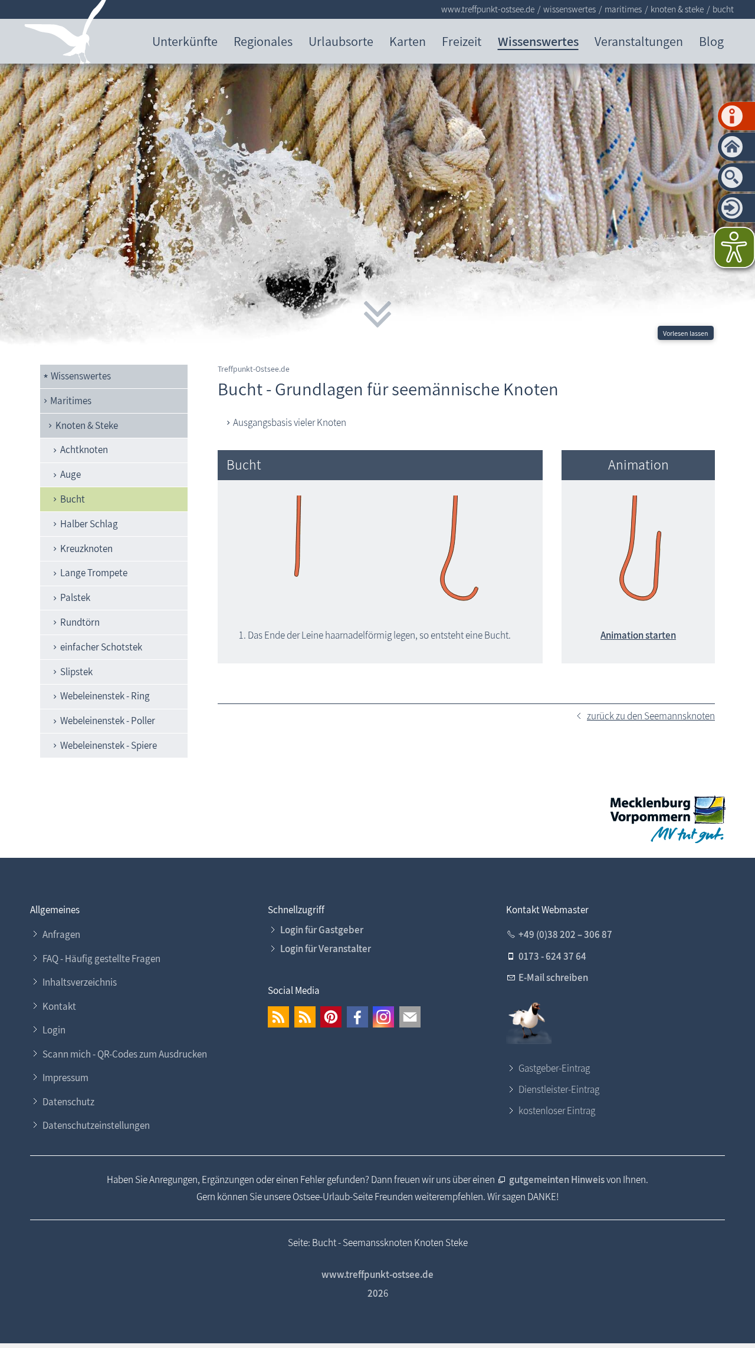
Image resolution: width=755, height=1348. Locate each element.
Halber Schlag (89, 523)
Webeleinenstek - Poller (107, 720)
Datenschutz (68, 1101)
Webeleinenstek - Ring (105, 695)
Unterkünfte (185, 40)
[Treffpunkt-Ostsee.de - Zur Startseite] (66, 34)
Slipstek (76, 671)
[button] (278, 1016)
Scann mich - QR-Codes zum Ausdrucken (124, 1054)
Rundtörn (80, 622)
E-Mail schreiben (553, 977)
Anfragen (61, 934)
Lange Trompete (93, 572)
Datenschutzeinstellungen (96, 1125)
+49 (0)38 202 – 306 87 (565, 934)
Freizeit (461, 40)
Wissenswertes (538, 40)
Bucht (72, 499)
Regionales (263, 40)
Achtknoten (84, 449)
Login (53, 1029)
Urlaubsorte (340, 40)
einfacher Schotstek (101, 646)
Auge (70, 474)
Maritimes (70, 400)
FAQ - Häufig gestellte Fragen (101, 958)
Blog (711, 40)
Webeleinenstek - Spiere (108, 745)
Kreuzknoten (86, 548)
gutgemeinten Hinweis (557, 1179)
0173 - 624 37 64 (552, 956)
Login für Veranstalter (325, 948)
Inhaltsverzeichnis (79, 982)
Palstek (75, 597)
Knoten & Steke (86, 425)
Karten (407, 40)
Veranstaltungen (639, 40)
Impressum (65, 1077)
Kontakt (59, 1006)
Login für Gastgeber (321, 929)
